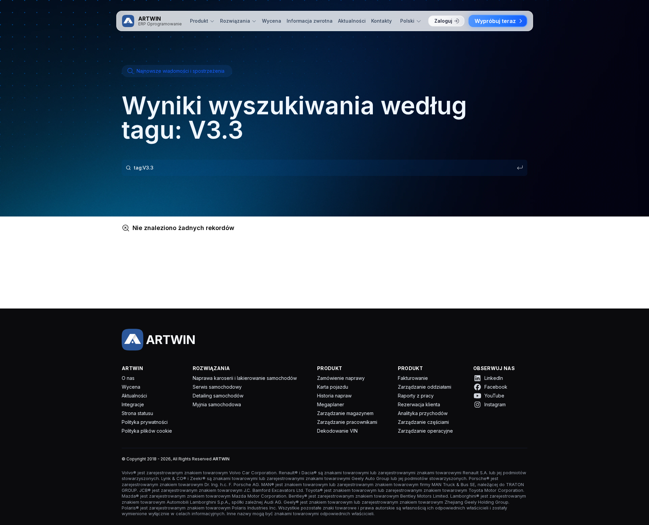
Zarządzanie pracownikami (347, 422)
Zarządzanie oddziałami (424, 387)
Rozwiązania (235, 21)
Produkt (199, 21)
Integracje (133, 404)
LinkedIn (493, 378)
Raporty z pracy (416, 395)
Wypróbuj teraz (495, 21)
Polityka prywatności (145, 422)
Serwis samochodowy (217, 387)
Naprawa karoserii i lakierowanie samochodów (245, 378)
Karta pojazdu (332, 387)
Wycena (271, 21)
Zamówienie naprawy (341, 378)
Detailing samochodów (218, 395)
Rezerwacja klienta (419, 404)
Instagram (495, 404)
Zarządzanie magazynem (345, 413)
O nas (128, 378)
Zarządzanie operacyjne (425, 431)
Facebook (495, 387)
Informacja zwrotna (310, 21)
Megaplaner (330, 404)
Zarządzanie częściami (423, 422)
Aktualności (352, 21)
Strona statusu (137, 413)
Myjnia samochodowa (217, 404)
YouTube (494, 395)
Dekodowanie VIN (337, 431)
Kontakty (381, 21)
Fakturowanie (413, 378)
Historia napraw (334, 395)
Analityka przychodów (423, 413)
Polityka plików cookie (147, 431)
